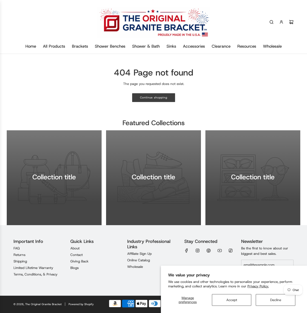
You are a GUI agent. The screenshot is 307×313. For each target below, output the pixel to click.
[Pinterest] (209, 250)
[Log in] (281, 22)
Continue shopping (153, 97)
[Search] (271, 22)
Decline (275, 300)
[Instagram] (197, 250)
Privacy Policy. (258, 286)
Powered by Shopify (81, 304)
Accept (231, 300)
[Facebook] (186, 250)
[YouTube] (220, 250)
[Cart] (291, 22)
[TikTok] (231, 250)
